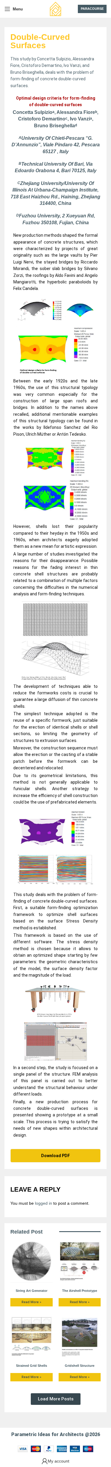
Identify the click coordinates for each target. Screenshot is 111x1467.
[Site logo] (56, 8)
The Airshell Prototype (79, 1290)
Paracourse (92, 8)
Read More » (31, 1302)
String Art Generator (31, 1290)
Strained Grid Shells (31, 1365)
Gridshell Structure (79, 1365)
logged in (43, 1203)
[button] (56, 1399)
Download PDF (55, 1155)
